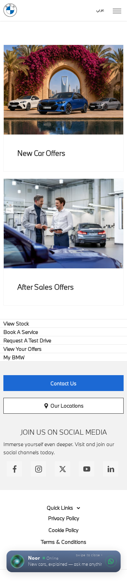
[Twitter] (62, 469)
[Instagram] (38, 469)
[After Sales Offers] (63, 223)
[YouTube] (86, 469)
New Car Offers (41, 153)
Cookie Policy (63, 530)
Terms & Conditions (63, 541)
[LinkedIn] (110, 469)
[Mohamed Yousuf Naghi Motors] (10, 10)
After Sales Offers (45, 287)
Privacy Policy (63, 518)
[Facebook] (14, 469)
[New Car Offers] (63, 90)
